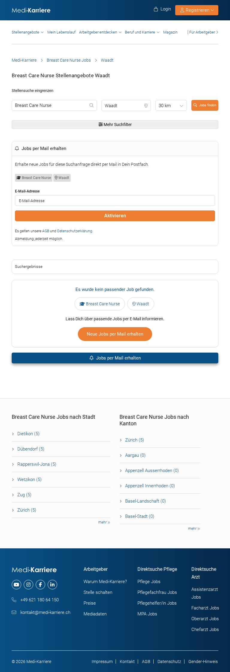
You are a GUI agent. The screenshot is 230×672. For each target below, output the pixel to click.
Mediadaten (95, 614)
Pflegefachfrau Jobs (157, 592)
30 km (165, 105)
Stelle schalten (98, 592)
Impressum (102, 661)
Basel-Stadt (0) (139, 516)
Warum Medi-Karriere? (105, 581)
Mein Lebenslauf (61, 32)
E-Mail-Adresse (27, 191)
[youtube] (16, 584)
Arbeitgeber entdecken (98, 32)
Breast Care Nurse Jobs (69, 60)
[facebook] (40, 584)
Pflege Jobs (149, 581)
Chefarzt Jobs (205, 629)
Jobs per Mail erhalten (118, 358)
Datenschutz (169, 661)
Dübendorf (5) (30, 449)
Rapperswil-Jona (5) (36, 464)
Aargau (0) (135, 455)
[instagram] (28, 584)
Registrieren (197, 10)
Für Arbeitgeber (202, 32)
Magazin (170, 32)
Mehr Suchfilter (117, 124)
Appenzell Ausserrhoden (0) (152, 470)
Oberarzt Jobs (205, 618)
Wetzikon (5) (29, 479)
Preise (90, 603)
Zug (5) (24, 494)
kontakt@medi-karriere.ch (44, 612)
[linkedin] (52, 584)
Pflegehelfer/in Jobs (157, 603)
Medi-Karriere (24, 60)
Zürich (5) (26, 510)
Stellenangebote (25, 32)
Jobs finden (207, 105)
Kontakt (127, 661)
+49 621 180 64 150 (39, 600)
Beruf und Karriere (140, 32)
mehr (103, 522)
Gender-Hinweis (203, 661)
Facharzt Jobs (205, 608)
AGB (45, 231)
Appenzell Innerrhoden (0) (150, 486)
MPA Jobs (147, 614)
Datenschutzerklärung (74, 231)
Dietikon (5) (28, 433)
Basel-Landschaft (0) (145, 501)
